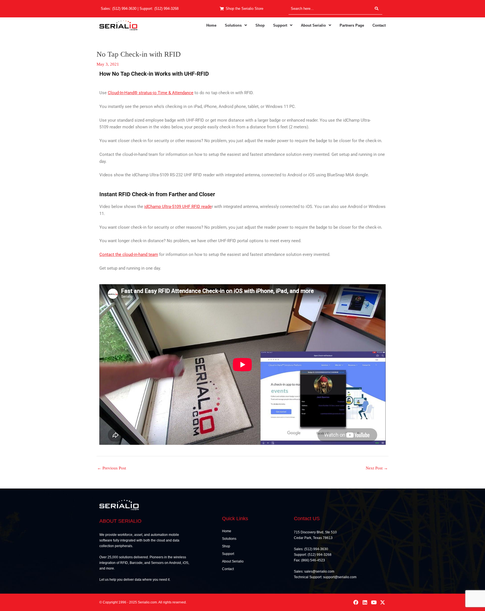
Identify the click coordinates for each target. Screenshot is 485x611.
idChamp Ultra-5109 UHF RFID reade (178, 206)
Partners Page (352, 25)
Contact (379, 25)
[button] (236, 25)
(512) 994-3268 (166, 8)
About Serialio (313, 25)
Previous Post (111, 468)
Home (211, 25)
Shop (260, 25)
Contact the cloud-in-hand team (128, 254)
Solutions (233, 25)
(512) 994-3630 (124, 8)
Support (280, 25)
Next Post (377, 468)
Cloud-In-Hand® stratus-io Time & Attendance (150, 92)
